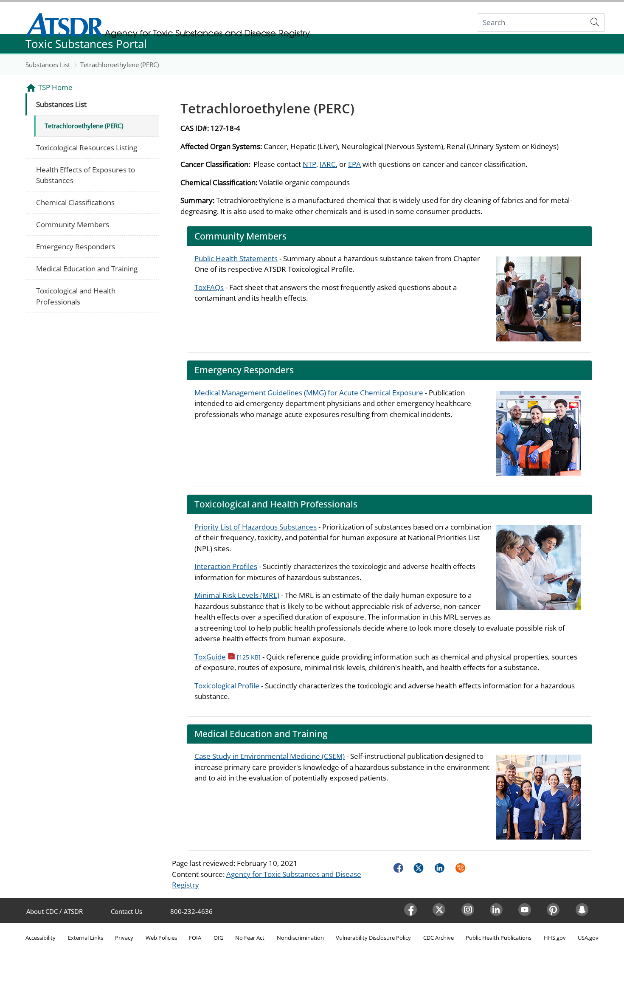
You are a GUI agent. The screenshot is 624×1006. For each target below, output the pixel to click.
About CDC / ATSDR (54, 911)
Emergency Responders (75, 246)
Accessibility (40, 937)
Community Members (72, 224)
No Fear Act (249, 937)
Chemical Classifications (75, 202)
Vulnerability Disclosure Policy (373, 937)
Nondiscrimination (300, 937)
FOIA (195, 937)
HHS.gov (555, 937)
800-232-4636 (191, 911)
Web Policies (161, 937)
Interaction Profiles (225, 566)
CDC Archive (438, 937)
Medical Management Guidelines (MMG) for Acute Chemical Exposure (308, 392)
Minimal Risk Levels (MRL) (236, 595)
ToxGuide (227, 657)
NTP (309, 164)
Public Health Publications (498, 937)
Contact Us (126, 911)
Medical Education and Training (87, 268)
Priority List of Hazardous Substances (255, 527)
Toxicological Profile (226, 685)
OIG (218, 937)
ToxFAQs (209, 287)
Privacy (124, 937)
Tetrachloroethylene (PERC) (119, 64)
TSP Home (55, 87)
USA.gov (588, 937)
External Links (85, 937)
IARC (328, 164)
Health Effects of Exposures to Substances (85, 175)
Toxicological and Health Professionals (75, 296)
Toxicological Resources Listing (86, 147)
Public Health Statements (236, 258)
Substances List (47, 64)
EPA (354, 164)
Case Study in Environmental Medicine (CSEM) (269, 756)
